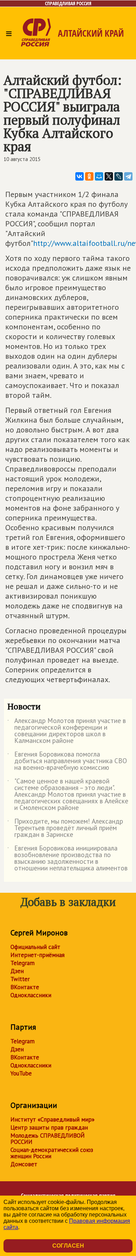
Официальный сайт (35, 947)
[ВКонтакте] (79, 176)
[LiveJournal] (118, 176)
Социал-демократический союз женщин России (51, 1153)
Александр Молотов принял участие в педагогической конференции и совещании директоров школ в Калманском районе (66, 731)
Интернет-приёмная (37, 955)
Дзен (17, 971)
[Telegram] (128, 176)
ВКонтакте (24, 987)
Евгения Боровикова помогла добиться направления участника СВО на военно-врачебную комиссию (67, 761)
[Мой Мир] (99, 176)
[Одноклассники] (89, 176)
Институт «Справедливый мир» (52, 1119)
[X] (109, 176)
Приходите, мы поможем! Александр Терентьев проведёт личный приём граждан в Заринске (65, 828)
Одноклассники (30, 995)
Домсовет (23, 1164)
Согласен (68, 1246)
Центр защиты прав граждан (49, 1127)
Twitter (20, 979)
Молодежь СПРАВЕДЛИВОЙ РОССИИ (47, 1138)
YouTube (21, 1073)
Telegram (22, 963)
